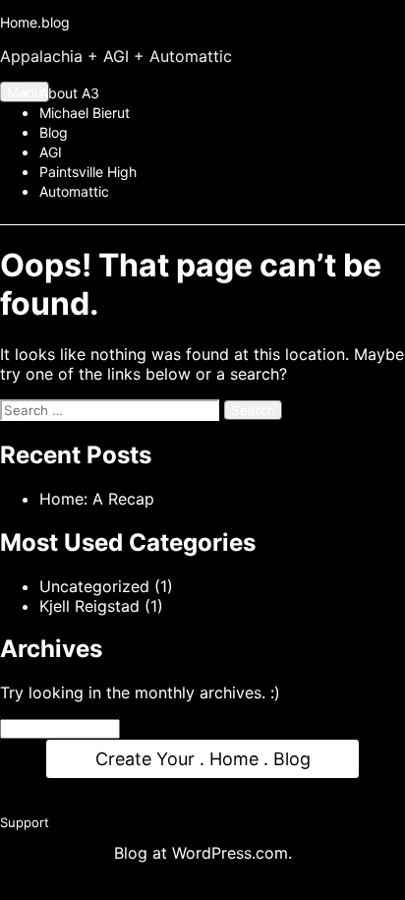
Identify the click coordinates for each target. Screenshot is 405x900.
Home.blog (35, 22)
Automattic (74, 191)
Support (24, 831)
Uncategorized (94, 586)
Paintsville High (88, 171)
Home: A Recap (96, 499)
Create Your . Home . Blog (202, 761)
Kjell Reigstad (89, 606)
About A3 (69, 93)
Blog (53, 132)
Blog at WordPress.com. (203, 861)
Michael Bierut (84, 112)
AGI (50, 152)
